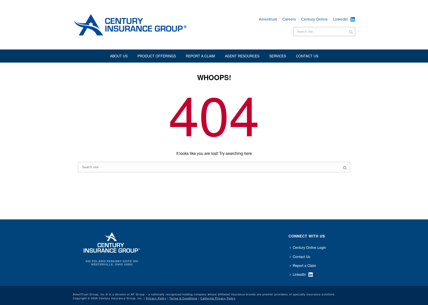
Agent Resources (242, 55)
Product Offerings (156, 55)
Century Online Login (309, 247)
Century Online (314, 19)
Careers (289, 19)
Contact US (307, 55)
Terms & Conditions (183, 298)
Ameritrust (268, 19)
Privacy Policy (156, 298)
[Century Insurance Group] (145, 24)
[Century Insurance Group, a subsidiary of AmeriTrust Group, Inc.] (111, 241)
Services (277, 55)
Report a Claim (200, 55)
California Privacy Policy (218, 298)
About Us (119, 55)
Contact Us (301, 256)
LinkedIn (340, 19)
